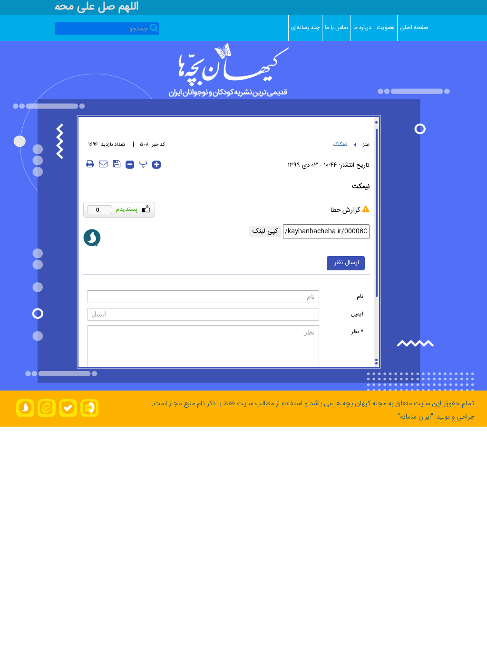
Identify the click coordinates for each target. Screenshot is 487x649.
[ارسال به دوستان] (103, 164)
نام (360, 296)
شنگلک (340, 145)
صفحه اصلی (414, 27)
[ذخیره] (116, 164)
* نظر (357, 331)
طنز (366, 145)
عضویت (386, 27)
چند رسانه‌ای (305, 27)
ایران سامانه (415, 417)
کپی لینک (265, 231)
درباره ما (362, 27)
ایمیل (357, 314)
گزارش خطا (345, 210)
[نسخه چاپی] (90, 164)
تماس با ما (336, 27)
